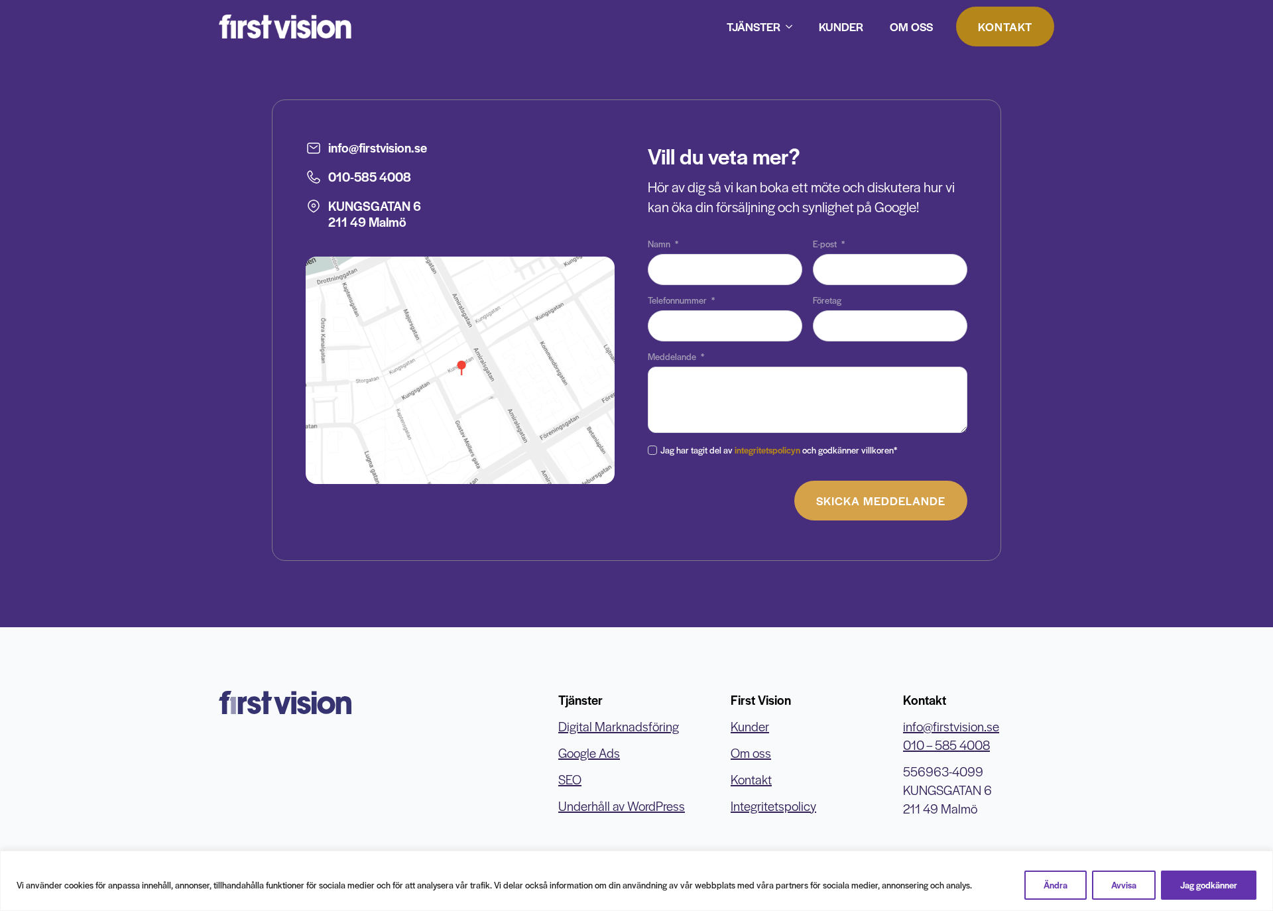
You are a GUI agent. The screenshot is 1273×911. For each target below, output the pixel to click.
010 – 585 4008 (946, 745)
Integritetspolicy (773, 806)
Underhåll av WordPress (621, 806)
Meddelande (676, 356)
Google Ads (589, 753)
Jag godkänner (1208, 885)
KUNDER (841, 26)
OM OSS (911, 26)
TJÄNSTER (753, 26)
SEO (569, 779)
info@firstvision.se (377, 147)
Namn (663, 244)
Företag (827, 300)
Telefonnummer (681, 300)
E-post (829, 244)
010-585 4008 (369, 177)
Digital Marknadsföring (618, 726)
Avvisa (1123, 885)
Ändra (1055, 885)
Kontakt (751, 779)
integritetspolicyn (767, 450)
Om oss (751, 753)
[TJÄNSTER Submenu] (793, 26)
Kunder (750, 726)
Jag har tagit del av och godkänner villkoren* (778, 450)
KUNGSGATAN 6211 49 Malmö (374, 214)
